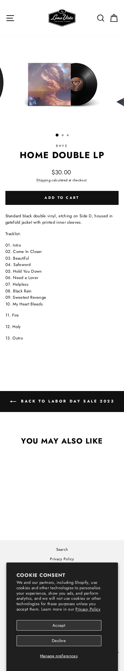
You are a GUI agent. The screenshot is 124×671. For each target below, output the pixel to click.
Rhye (62, 145)
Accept (58, 625)
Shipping (43, 180)
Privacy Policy (87, 609)
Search (62, 549)
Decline (59, 641)
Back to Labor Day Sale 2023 (66, 401)
